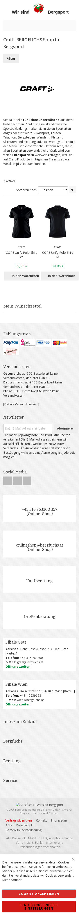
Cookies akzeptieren (39, 894)
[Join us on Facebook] (8, 480)
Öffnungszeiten (17, 666)
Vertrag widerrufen (18, 820)
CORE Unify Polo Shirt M (57, 254)
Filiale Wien (16, 684)
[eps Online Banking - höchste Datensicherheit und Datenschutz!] (27, 342)
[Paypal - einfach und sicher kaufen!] (11, 342)
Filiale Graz (15, 642)
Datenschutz (25, 825)
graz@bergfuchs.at (30, 662)
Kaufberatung (39, 581)
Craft (21, 247)
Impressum (59, 820)
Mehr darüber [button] (12, 880)
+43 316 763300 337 (39, 509)
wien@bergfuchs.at (30, 700)
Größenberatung (39, 616)
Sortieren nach (26, 190)
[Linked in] (27, 480)
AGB (8, 825)
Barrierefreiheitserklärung (23, 830)
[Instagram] (18, 480)
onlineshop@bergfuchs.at (39, 545)
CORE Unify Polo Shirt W (21, 254)
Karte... (11, 653)
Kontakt (41, 820)
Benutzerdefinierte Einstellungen (39, 906)
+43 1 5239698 (30, 695)
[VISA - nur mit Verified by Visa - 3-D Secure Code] (43, 342)
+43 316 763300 (31, 658)
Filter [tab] (11, 58)
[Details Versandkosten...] (21, 404)
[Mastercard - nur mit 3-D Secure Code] (59, 342)
